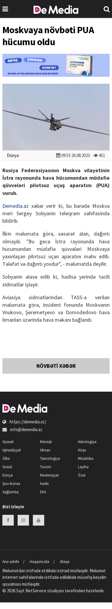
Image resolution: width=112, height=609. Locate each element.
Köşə (82, 450)
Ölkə (6, 458)
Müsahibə (85, 458)
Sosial (7, 466)
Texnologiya (50, 458)
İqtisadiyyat (11, 450)
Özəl (81, 475)
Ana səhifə (10, 561)
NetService (35, 590)
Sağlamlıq (10, 491)
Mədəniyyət (49, 475)
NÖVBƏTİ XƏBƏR (56, 365)
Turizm (45, 466)
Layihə (83, 466)
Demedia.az (15, 205)
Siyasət (8, 441)
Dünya (13, 155)
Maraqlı (46, 441)
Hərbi (44, 483)
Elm (43, 491)
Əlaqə (65, 561)
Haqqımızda (39, 561)
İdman (45, 450)
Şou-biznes (11, 483)
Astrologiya (87, 441)
